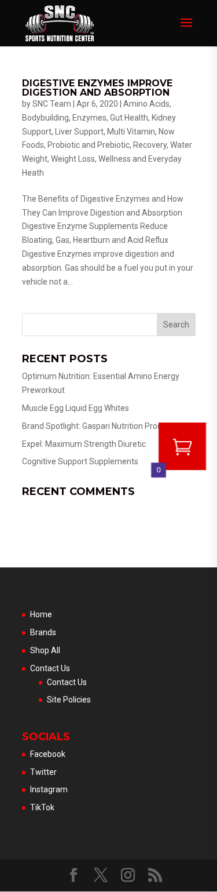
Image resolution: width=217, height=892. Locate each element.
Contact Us (50, 668)
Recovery (150, 145)
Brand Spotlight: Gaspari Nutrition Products (100, 426)
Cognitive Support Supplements (80, 461)
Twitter (43, 772)
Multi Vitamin (131, 131)
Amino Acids (146, 103)
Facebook (47, 754)
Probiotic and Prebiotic (88, 145)
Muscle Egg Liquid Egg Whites (75, 408)
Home (41, 614)
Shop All (45, 650)
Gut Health (129, 117)
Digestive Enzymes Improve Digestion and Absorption (97, 88)
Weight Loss (73, 158)
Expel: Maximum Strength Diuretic (84, 444)
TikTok (42, 807)
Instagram (49, 789)
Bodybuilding (45, 117)
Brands (43, 632)
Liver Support (79, 131)
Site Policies (69, 699)
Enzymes (89, 117)
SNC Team (51, 103)
